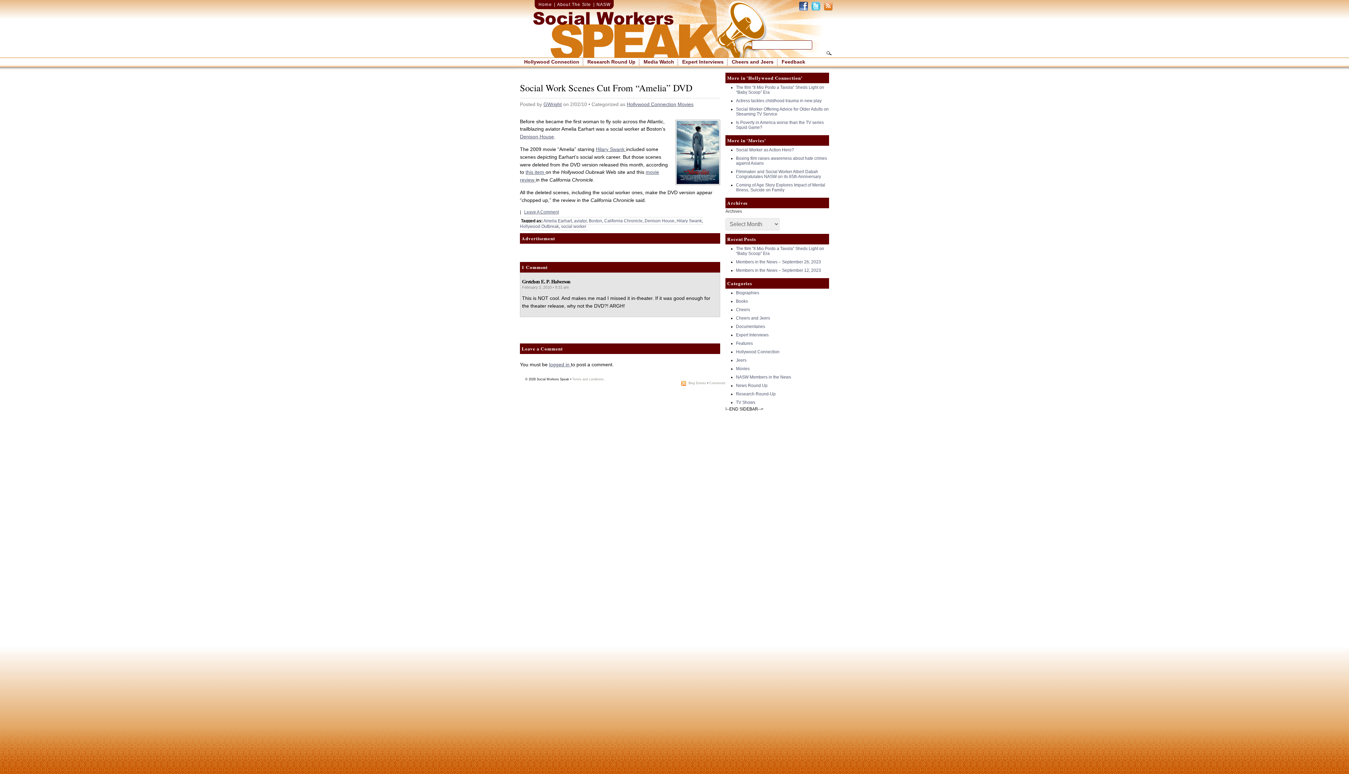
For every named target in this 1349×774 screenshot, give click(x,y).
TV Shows (745, 402)
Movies (685, 104)
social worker (573, 226)
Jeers (741, 360)
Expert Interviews (703, 62)
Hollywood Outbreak (539, 226)
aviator (580, 220)
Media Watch (659, 62)
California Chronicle (623, 220)
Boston (595, 220)
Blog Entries (697, 383)
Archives (733, 211)
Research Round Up (611, 62)
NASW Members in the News (763, 377)
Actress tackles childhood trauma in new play (779, 100)
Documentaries (750, 326)
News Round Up (752, 385)
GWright (552, 104)
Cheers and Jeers (753, 62)
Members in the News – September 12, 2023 (778, 270)
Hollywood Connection (551, 62)
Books (742, 301)
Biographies (747, 292)
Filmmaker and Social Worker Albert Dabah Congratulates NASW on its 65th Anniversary (778, 174)
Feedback (793, 62)
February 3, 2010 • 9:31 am (545, 287)
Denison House (537, 136)
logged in (560, 364)
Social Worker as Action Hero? (765, 149)
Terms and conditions (588, 379)
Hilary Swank (611, 149)
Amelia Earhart (557, 220)
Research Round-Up (756, 394)
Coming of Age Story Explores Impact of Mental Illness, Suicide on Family (780, 187)
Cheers (743, 309)
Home (545, 4)
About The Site (574, 4)
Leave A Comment (541, 212)
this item (536, 172)
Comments (717, 383)
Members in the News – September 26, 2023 (778, 262)
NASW (604, 4)
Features (744, 343)
